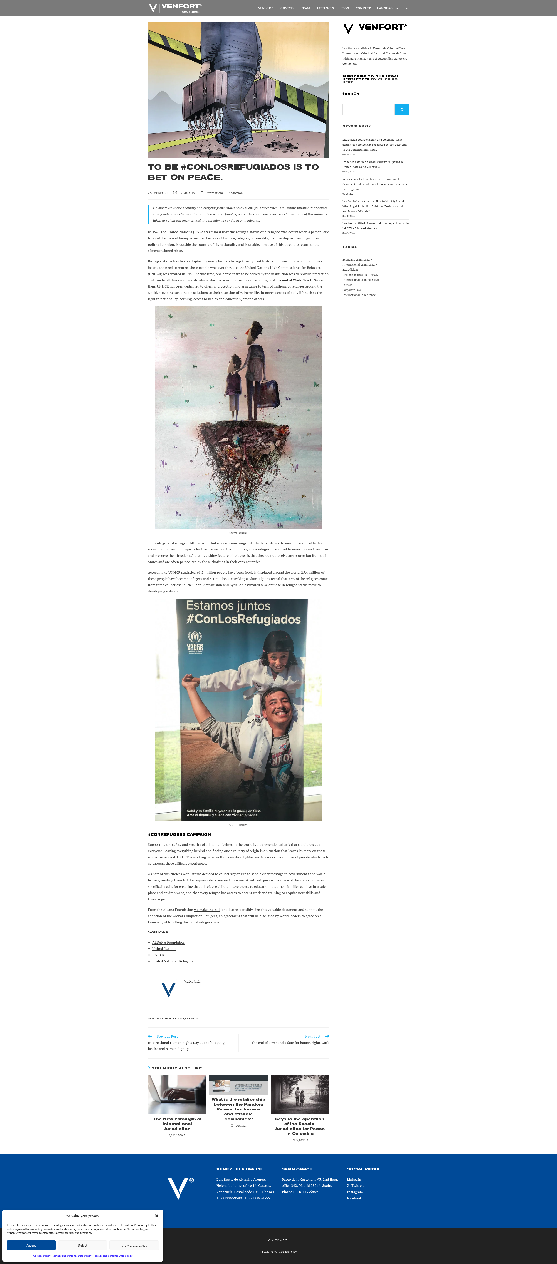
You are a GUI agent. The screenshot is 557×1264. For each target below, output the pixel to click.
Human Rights (174, 1018)
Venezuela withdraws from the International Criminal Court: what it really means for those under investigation (375, 184)
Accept (31, 1245)
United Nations (164, 948)
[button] (156, 1216)
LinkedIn (354, 1179)
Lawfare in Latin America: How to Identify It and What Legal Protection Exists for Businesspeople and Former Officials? (373, 206)
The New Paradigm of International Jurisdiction (177, 1124)
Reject (82, 1245)
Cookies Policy (41, 1255)
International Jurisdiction (224, 193)
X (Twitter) (355, 1185)
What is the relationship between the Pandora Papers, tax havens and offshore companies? (238, 1109)
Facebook (354, 1198)
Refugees (191, 1018)
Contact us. (349, 63)
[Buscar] (402, 109)
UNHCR (158, 954)
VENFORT (161, 193)
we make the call (207, 909)
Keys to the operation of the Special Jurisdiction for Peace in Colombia (300, 1126)
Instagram (355, 1191)
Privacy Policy (268, 1251)
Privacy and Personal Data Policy (72, 1255)
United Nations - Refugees (172, 961)
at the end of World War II (292, 280)
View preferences (134, 1245)
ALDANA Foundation (168, 942)
